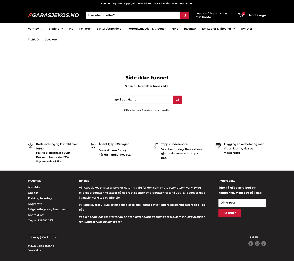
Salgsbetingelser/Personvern (47, 209)
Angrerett (35, 204)
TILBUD (33, 39)
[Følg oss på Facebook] (250, 243)
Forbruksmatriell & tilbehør (146, 28)
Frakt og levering (40, 198)
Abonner (230, 212)
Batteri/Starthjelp (108, 28)
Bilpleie (53, 28)
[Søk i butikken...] (177, 100)
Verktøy (33, 28)
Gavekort (51, 39)
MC (71, 28)
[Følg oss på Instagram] (257, 243)
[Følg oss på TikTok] (263, 243)
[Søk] (184, 15)
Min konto (203, 17)
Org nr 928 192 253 (40, 220)
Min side (34, 187)
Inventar (190, 28)
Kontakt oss (36, 215)
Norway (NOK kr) (40, 237)
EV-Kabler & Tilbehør (216, 28)
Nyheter (246, 28)
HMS (175, 28)
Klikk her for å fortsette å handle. (147, 110)
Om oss (33, 193)
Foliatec (85, 28)
